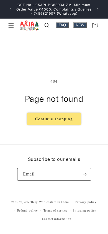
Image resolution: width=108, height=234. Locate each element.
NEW (80, 25)
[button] (11, 25)
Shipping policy (84, 210)
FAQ (62, 25)
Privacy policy (86, 202)
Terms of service (55, 210)
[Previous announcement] (10, 9)
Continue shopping (54, 119)
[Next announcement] (98, 9)
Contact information (56, 218)
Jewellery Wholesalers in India (46, 202)
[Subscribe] (85, 174)
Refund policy (27, 210)
